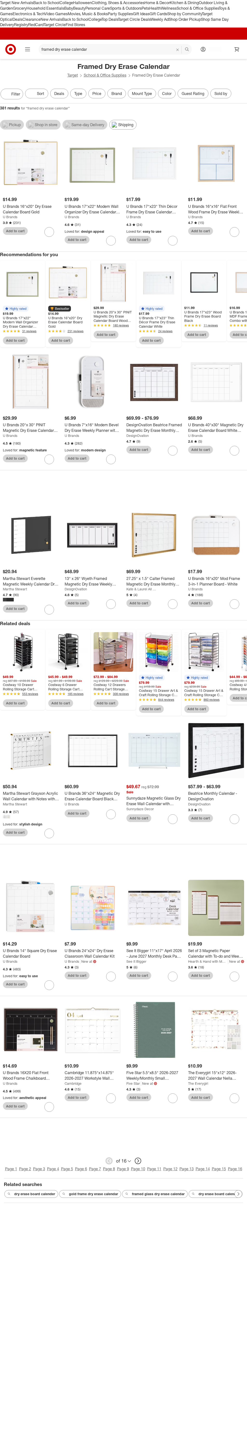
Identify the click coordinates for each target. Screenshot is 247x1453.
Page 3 (39, 1168)
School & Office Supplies (198, 8)
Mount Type (142, 93)
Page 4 (53, 1168)
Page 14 (203, 1168)
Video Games (56, 13)
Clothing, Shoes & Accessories (118, 2)
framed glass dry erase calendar (158, 1194)
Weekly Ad (160, 19)
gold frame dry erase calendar (93, 1194)
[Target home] (10, 49)
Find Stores (75, 24)
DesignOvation (137, 436)
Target (72, 75)
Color (167, 93)
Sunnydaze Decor (140, 809)
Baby (68, 8)
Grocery (20, 8)
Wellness (169, 8)
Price (96, 93)
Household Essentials (45, 8)
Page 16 (235, 1168)
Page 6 (81, 1168)
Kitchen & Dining (184, 2)
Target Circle (55, 24)
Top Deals (110, 19)
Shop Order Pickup (185, 19)
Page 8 (109, 1168)
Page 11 (154, 1168)
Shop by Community (184, 13)
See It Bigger (136, 961)
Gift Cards (158, 13)
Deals (17, 19)
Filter (15, 94)
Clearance (31, 19)
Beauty (79, 8)
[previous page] (109, 1161)
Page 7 (95, 1168)
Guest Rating (193, 93)
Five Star (133, 1083)
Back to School (46, 2)
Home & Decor (157, 2)
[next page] (138, 1161)
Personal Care (97, 8)
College (66, 2)
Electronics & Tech (28, 13)
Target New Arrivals (16, 2)
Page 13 (186, 1168)
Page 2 (25, 1168)
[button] (15, 308)
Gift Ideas (141, 13)
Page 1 (11, 1168)
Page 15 (219, 1168)
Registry (21, 24)
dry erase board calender (34, 1194)
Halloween (82, 2)
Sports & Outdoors (126, 8)
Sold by (220, 93)
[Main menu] (27, 49)
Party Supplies (120, 13)
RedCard (36, 24)
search (187, 49)
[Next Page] (242, 94)
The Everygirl (198, 1083)
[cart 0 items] (237, 49)
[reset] (178, 50)
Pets (145, 8)
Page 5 (67, 1168)
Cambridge (73, 1083)
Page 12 (170, 1168)
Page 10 (138, 1168)
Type (78, 93)
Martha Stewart (15, 589)
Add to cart (15, 231)
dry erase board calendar (219, 1194)
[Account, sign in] (213, 49)
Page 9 (123, 1168)
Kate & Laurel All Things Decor (141, 589)
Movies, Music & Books (88, 13)
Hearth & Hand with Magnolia (208, 961)
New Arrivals (51, 19)
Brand (116, 93)
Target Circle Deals (134, 19)
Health (155, 8)
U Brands (10, 217)
